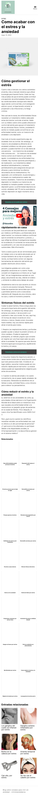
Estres (3, 18)
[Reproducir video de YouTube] (19, 216)
